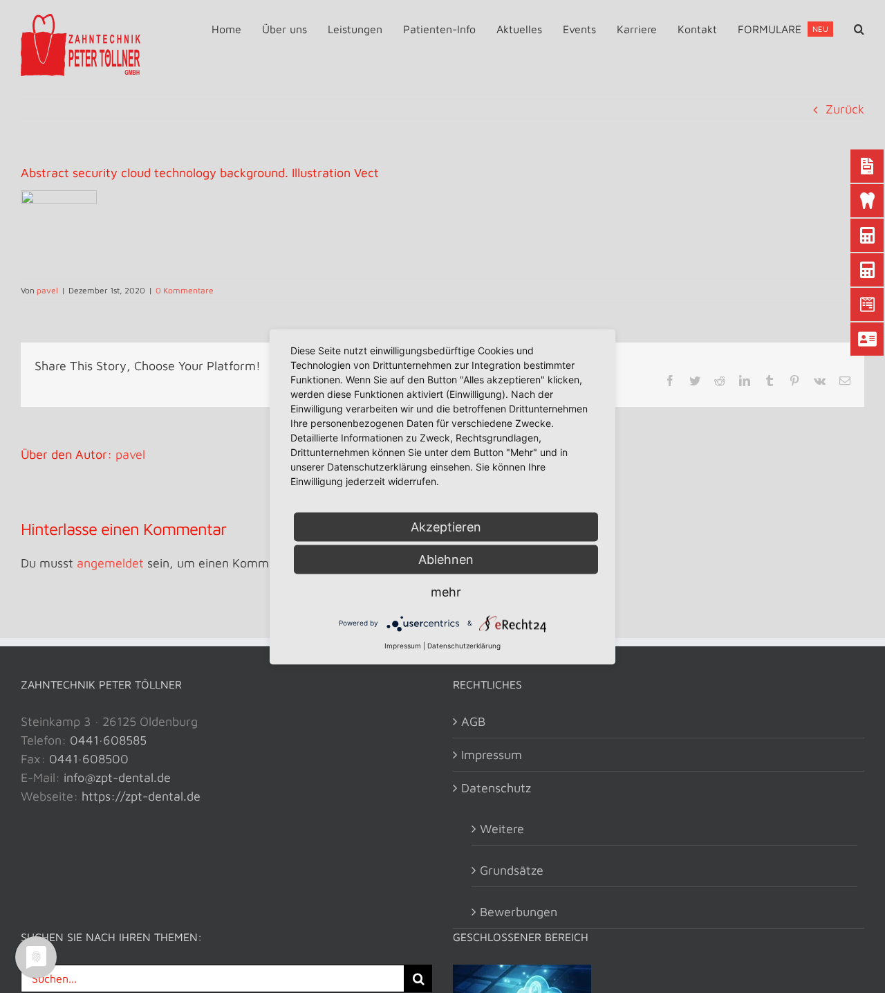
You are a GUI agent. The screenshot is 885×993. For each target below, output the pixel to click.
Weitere (502, 828)
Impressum (491, 754)
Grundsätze (511, 870)
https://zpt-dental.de (141, 796)
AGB (473, 721)
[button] (859, 29)
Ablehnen (446, 559)
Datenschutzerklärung (464, 645)
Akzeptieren (446, 526)
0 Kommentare (185, 290)
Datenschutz (496, 788)
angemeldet (110, 563)
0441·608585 (108, 740)
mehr (446, 591)
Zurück (845, 109)
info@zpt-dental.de (117, 777)
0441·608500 (89, 758)
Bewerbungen (518, 911)
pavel (47, 290)
